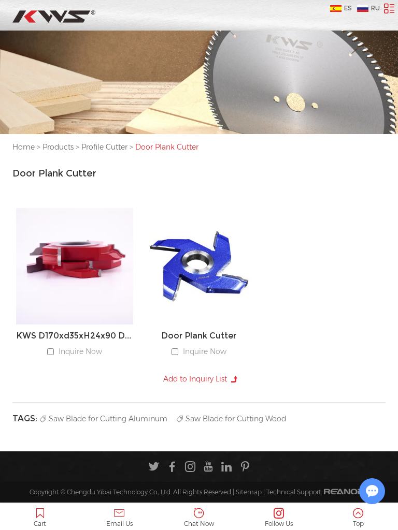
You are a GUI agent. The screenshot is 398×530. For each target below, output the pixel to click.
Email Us (119, 523)
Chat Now (199, 523)
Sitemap (249, 492)
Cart (40, 523)
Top (358, 523)
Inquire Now (80, 351)
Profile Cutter (104, 147)
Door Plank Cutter (198, 336)
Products (58, 147)
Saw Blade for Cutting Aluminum (108, 418)
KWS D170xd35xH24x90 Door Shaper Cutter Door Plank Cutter (74, 336)
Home (23, 147)
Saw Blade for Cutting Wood (236, 418)
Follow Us (279, 523)
